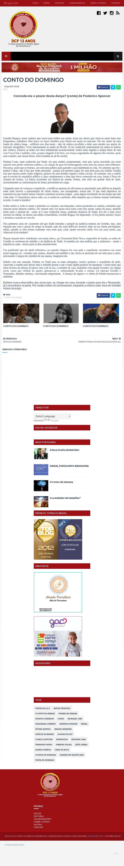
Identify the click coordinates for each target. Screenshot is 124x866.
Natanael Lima (75, 718)
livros (61, 718)
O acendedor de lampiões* (65, 497)
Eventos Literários (44, 718)
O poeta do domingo (45, 755)
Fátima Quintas (43, 729)
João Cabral (81, 744)
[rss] (118, 12)
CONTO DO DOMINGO (16, 326)
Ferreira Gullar (64, 744)
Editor (46, 2)
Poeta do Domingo (44, 760)
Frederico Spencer (68, 724)
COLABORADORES (42, 818)
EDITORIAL (39, 816)
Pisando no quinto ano (72, 755)
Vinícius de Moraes (44, 734)
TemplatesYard (95, 836)
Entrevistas (62, 739)
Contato (115, 2)
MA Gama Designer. (77, 836)
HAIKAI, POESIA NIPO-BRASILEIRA (69, 465)
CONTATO (38, 827)
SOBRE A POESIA (42, 821)
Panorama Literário (45, 724)
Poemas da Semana (68, 713)
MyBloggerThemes (14, 845)
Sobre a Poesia (98, 2)
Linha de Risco (62, 749)
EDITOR (37, 813)
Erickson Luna (78, 739)
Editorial (59, 2)
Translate (54, 420)
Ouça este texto (12, 86)
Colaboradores (77, 2)
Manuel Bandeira (63, 729)
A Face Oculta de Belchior (64, 449)
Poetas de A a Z (42, 708)
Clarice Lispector (43, 739)
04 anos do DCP (65, 734)
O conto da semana (12, 297)
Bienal (84, 724)
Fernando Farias (43, 744)
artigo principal (62, 708)
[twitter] (105, 12)
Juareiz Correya (43, 749)
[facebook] (98, 12)
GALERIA (38, 824)
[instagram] (111, 12)
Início (35, 2)
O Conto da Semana (61, 481)
